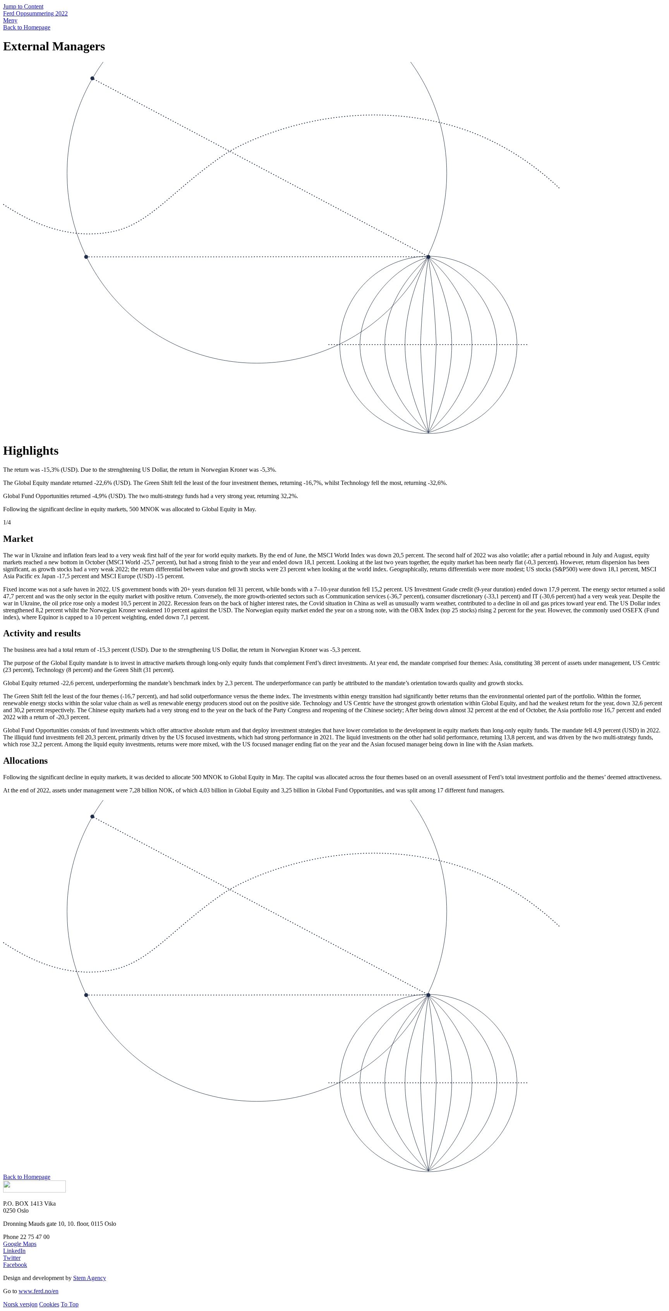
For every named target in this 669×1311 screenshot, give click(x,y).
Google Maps (19, 1244)
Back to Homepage (26, 27)
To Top (70, 1304)
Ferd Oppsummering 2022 (35, 13)
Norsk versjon (20, 1304)
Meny (10, 20)
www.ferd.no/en (38, 1291)
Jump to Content (23, 6)
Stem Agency (89, 1278)
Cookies (49, 1304)
